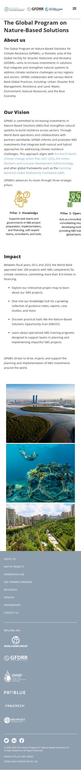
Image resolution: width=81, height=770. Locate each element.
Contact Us (11, 612)
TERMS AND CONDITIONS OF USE (21, 761)
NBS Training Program (18, 582)
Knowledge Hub (14, 574)
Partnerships (12, 605)
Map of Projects (14, 566)
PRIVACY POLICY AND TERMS (18, 756)
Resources (10, 589)
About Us (10, 559)
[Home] (33, 15)
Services (9, 597)
